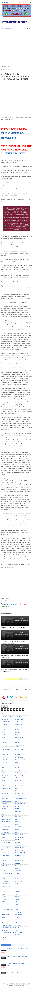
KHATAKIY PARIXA (20, 803)
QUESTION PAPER (6, 865)
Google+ (24, 604)
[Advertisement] (16, 48)
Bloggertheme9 (20, 985)
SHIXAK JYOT (18, 881)
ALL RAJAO (5, 724)
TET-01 (3, 917)
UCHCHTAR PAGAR (7, 925)
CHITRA (17, 742)
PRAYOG (4, 860)
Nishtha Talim (5, 829)
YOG (16, 937)
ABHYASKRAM (19, 719)
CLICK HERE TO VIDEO (13, 153)
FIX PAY (4, 770)
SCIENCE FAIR (5, 878)
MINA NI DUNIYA (6, 819)
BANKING (17, 729)
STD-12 (4, 904)
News (7, 598)
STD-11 (17, 902)
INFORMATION (19, 793)
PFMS (3, 852)
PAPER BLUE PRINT (7, 842)
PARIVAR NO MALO (20, 847)
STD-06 (4, 896)
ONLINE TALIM (19, 837)
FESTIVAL (4, 767)
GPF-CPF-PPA (19, 775)
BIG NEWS (18, 732)
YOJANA (4, 940)
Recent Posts (6, 944)
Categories (7, 29)
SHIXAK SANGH (6, 884)
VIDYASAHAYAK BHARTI (8, 933)
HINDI (3, 785)
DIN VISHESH (18, 754)
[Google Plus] (17, 697)
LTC (3, 811)
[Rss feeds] (30, 29)
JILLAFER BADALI (6, 801)
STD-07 (17, 896)
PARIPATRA (18, 845)
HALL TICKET (5, 783)
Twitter (14, 604)
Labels (22, 944)
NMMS (17, 829)
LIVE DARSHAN (19, 809)
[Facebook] (8, 697)
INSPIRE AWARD (6, 796)
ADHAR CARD (5, 722)
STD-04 (4, 894)
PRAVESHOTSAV (19, 858)
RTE (3, 868)
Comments (15, 944)
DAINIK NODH (5, 754)
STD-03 (17, 891)
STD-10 (4, 902)
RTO (16, 868)
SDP (16, 878)
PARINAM (4, 845)
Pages (5, 2)
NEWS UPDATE (6, 827)
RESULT (17, 865)
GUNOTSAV (18, 780)
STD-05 (17, 894)
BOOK (3, 737)
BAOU (3, 732)
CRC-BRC (4, 752)
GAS (3, 772)
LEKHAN (4, 809)
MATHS (17, 814)
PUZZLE (17, 863)
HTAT (16, 788)
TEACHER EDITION (20, 915)
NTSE (16, 832)
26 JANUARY (5, 719)
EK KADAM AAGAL (20, 760)
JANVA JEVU (5, 798)
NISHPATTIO (18, 827)
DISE (3, 757)
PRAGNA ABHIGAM (20, 852)
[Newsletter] (26, 697)
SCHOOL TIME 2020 (7, 876)
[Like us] (22, 29)
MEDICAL (17, 816)
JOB (16, 801)
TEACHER (18, 912)
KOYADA (17, 806)
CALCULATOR (19, 737)
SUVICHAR (18, 907)
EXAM (17, 762)
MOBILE (17, 819)
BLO (16, 735)
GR (16, 778)
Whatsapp (5, 606)
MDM (3, 816)
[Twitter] (12, 697)
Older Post (27, 689)
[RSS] (21, 697)
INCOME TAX (5, 793)
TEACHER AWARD (6, 915)
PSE (3, 863)
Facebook (5, 604)
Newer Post (6, 689)
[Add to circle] (25, 29)
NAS (3, 824)
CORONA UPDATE (6, 749)
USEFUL (17, 927)
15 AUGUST (18, 716)
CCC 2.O (4, 742)
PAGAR (17, 840)
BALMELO (4, 729)
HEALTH (17, 783)
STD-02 (4, 891)
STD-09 (17, 899)
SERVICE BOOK (6, 881)
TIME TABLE (18, 920)
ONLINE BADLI (5, 834)
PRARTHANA (5, 855)
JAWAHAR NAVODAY (20, 798)
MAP (3, 814)
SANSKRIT (18, 871)
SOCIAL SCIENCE (6, 886)
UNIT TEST (18, 925)
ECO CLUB (4, 760)
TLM (3, 922)
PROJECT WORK (19, 860)
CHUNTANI (4, 745)
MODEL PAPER (6, 821)
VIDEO (17, 930)
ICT (16, 790)
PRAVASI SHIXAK (6, 858)
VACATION (4, 930)
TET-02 (17, 917)
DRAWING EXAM (19, 757)
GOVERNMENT (6, 775)
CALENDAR (5, 740)
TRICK (17, 922)
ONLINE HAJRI (19, 834)
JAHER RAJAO (19, 796)
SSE (3, 889)
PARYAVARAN (19, 850)
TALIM (17, 909)
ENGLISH (4, 762)
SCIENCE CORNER (20, 876)
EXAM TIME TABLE (6, 765)
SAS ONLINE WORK (7, 873)
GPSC (3, 778)
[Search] (30, 2)
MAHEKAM (18, 811)
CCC (16, 740)
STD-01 (17, 889)
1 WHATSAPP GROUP (7, 716)
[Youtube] (4, 697)
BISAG (3, 735)
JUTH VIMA (5, 803)
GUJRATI (4, 780)
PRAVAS (17, 855)
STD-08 (4, 899)
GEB (16, 772)
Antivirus (4, 727)
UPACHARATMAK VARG (8, 927)
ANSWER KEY (19, 724)
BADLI (17, 727)
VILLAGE (4, 937)
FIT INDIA (17, 767)
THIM (3, 920)
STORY (17, 904)
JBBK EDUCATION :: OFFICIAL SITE (21, 984)
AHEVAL (17, 722)
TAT (3, 912)
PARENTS (18, 842)
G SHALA (17, 770)
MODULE (17, 821)
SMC (16, 884)
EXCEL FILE (18, 765)
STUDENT (4, 907)
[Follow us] (27, 29)
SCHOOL (17, 873)
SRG (16, 886)
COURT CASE (19, 749)
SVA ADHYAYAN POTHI (7, 909)
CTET (16, 752)
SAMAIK (4, 871)
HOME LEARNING (20, 785)
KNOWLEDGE (5, 806)
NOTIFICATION (5, 832)
